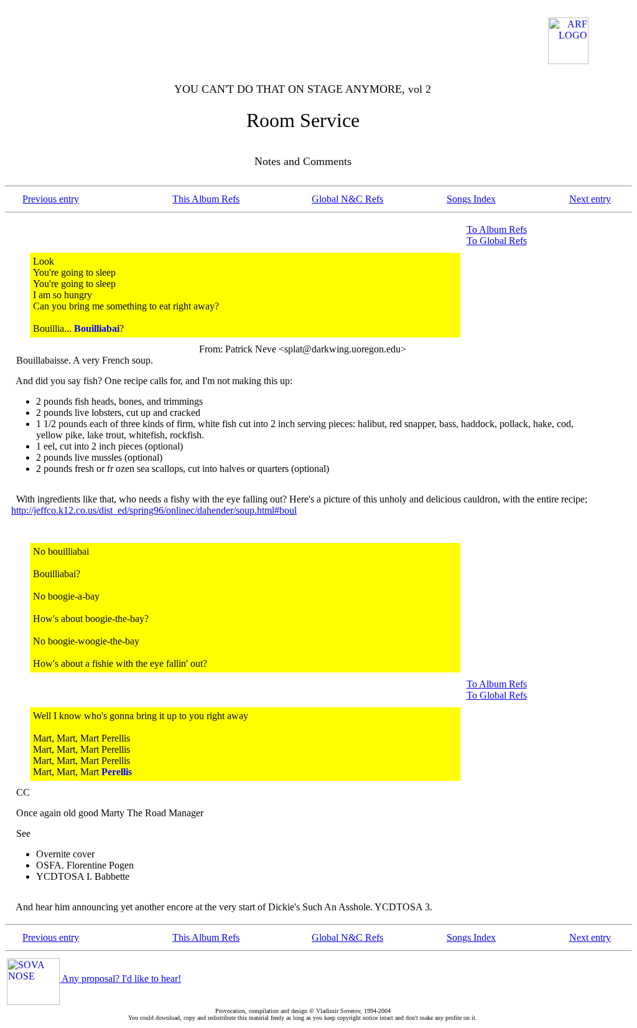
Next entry (590, 199)
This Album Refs (205, 199)
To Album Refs (497, 229)
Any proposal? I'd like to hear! (120, 978)
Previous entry (50, 199)
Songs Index (471, 199)
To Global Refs (497, 240)
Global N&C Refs (347, 199)
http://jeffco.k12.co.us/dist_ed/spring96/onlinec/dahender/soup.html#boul (154, 510)
